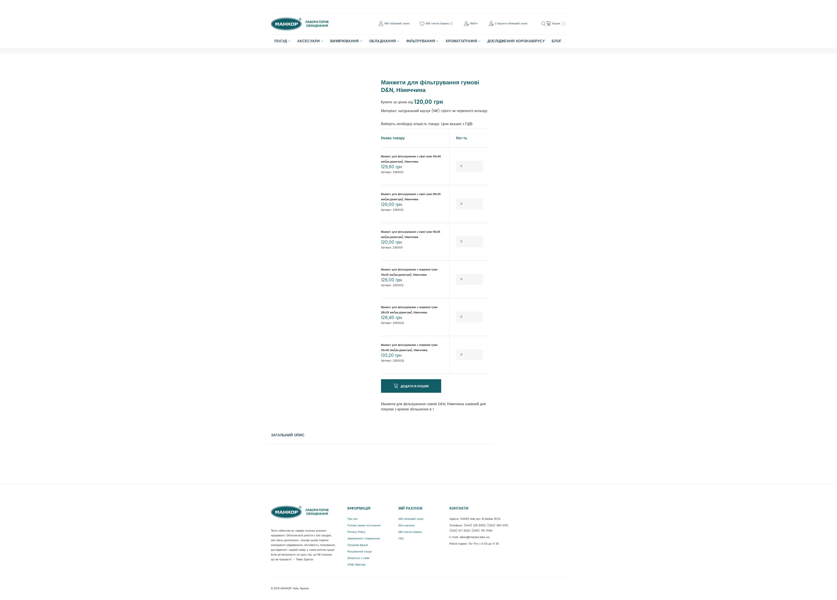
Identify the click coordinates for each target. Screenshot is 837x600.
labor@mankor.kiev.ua (474, 537)
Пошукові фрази (357, 545)
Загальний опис (288, 435)
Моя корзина (406, 526)
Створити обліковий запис (511, 24)
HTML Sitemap (356, 565)
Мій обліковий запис (397, 24)
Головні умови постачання (364, 526)
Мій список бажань (438, 24)
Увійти (474, 24)
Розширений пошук (359, 552)
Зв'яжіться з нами (358, 558)
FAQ (400, 539)
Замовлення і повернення (363, 539)
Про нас (352, 519)
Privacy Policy (356, 532)
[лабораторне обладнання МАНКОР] (303, 24)
